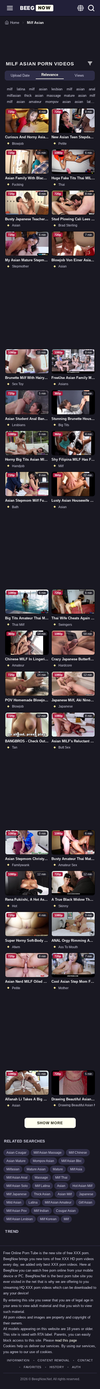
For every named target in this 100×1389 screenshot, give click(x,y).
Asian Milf (65, 1194)
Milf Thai (61, 1177)
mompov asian (60, 102)
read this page (66, 1340)
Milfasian (12, 1169)
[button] (10, 8)
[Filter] (90, 63)
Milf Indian (41, 1211)
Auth (76, 1367)
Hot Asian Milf (82, 1186)
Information (18, 1360)
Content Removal (53, 1360)
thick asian (35, 96)
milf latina (18, 89)
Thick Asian (42, 1194)
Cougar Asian (66, 1211)
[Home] (36, 8)
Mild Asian (13, 1202)
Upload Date (20, 75)
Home (14, 23)
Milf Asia (76, 1169)
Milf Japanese (16, 1194)
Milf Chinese (78, 1153)
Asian (61, 1186)
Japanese (86, 1194)
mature (71, 96)
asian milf (86, 96)
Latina (33, 1202)
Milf (66, 1219)
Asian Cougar (16, 1153)
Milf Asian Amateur (58, 1202)
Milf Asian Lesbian (19, 1219)
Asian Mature (16, 1161)
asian (81, 102)
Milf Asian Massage (48, 1153)
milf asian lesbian (47, 89)
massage (55, 96)
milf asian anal (81, 89)
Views (79, 75)
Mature (58, 1169)
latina (91, 102)
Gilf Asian (85, 1202)
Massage (41, 1177)
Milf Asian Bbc (71, 1161)
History (57, 1367)
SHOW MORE (50, 1123)
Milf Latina (42, 1186)
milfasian (15, 96)
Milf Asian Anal (16, 1177)
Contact (85, 1360)
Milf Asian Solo (17, 1186)
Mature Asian (36, 1169)
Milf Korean (48, 1219)
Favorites (32, 1367)
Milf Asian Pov (16, 1211)
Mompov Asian (43, 1161)
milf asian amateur (26, 102)
